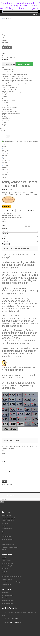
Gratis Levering (6, 560)
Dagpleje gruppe (7, 579)
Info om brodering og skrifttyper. (11, 113)
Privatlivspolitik (6, 584)
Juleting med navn (7, 109)
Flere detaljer (6, 206)
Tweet (6, 210)
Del (13, 210)
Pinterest (31, 210)
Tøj (2, 98)
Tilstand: (4, 189)
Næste (4, 177)
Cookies (4, 574)
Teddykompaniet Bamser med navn (12, 76)
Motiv (3, 238)
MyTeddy (4, 117)
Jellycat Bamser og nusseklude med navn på (15, 78)
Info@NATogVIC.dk (15, 622)
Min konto (6, 589)
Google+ (21, 210)
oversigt (2, 130)
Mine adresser (6, 598)
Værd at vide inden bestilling (10, 111)
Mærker (4, 115)
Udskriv (4, 219)
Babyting (4, 96)
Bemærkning (6, 471)
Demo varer (5, 102)
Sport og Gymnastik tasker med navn (13, 93)
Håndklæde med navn (8, 100)
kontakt (2, 128)
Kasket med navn (7, 95)
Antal (3, 225)
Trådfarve (5, 228)
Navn (4, 453)
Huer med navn (6, 104)
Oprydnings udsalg (7, 71)
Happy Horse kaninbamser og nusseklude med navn (17, 84)
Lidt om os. (5, 568)
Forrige (4, 146)
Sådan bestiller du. (8, 563)
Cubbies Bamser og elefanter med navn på (14, 74)
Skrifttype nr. (6, 462)
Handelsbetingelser (8, 566)
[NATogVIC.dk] (20, 26)
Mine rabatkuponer (7, 603)
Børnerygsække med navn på (10, 87)
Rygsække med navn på (9, 89)
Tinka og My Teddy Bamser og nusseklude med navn (17, 80)
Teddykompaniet (6, 118)
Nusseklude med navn (8, 69)
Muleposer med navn (8, 91)
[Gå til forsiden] (4, 136)
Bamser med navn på (8, 73)
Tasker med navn (7, 85)
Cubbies (4, 122)
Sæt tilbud (5, 106)
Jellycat (4, 124)
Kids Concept (6, 120)
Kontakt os (5, 558)
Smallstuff (5, 126)
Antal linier (5, 233)
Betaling (4, 571)
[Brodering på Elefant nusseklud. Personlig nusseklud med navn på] (20, 170)
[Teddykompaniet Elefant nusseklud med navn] (20, 152)
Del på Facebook (7, 213)
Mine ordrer (5, 592)
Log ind (35, 14)
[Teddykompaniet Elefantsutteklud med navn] (20, 161)
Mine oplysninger (7, 600)
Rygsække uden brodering (9, 107)
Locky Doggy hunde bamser (10, 82)
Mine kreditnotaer (7, 595)
